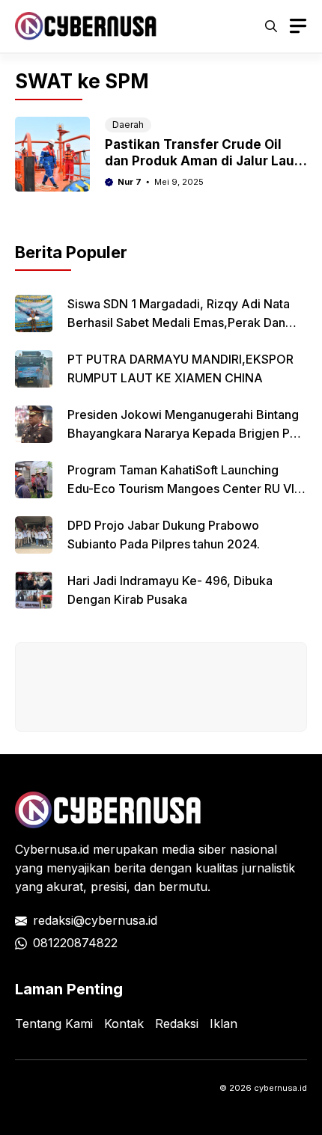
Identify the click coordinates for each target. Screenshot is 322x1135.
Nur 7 (130, 182)
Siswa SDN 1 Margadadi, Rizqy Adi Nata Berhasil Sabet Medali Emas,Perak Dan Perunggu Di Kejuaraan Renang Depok (178, 322)
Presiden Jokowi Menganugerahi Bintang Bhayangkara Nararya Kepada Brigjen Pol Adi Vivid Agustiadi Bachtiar (183, 433)
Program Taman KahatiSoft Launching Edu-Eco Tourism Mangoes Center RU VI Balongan (180, 488)
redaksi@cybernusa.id (95, 920)
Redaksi (176, 1023)
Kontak (124, 1023)
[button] (271, 26)
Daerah (128, 124)
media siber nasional (219, 849)
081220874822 (75, 942)
